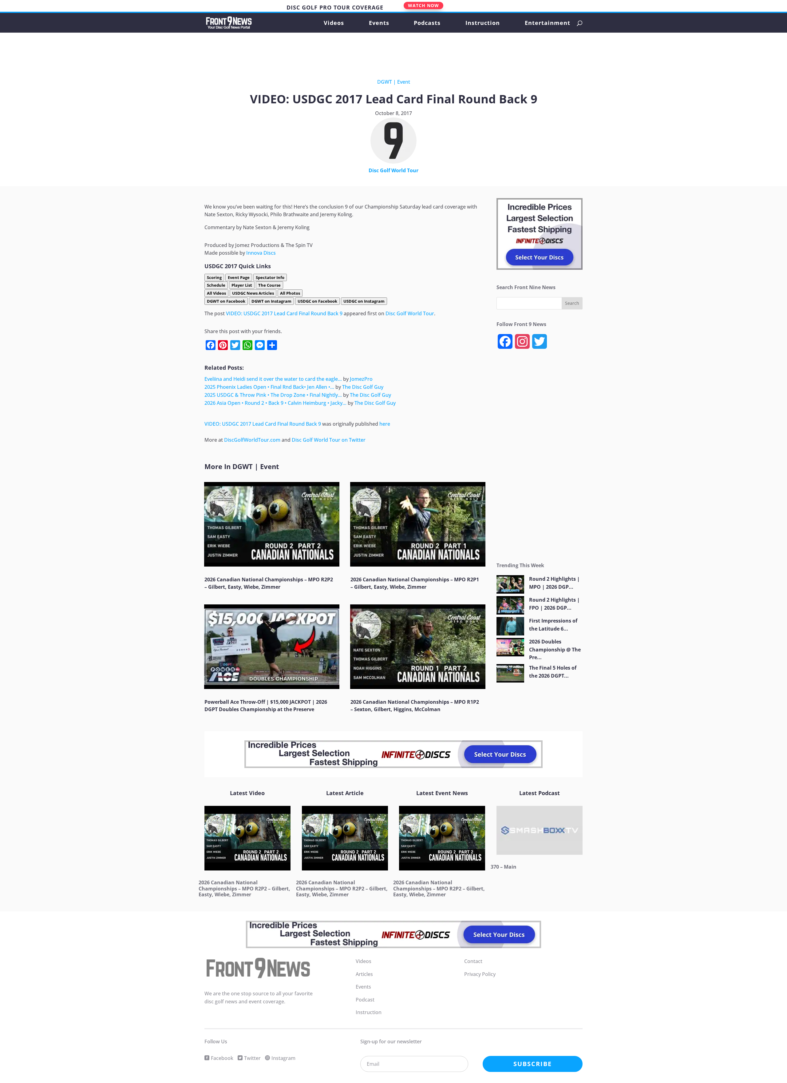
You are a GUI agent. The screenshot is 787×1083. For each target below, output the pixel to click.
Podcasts (427, 23)
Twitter (252, 1058)
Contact (473, 961)
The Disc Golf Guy (362, 387)
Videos (334, 23)
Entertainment (547, 23)
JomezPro (361, 379)
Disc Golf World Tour (393, 170)
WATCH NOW (423, 5)
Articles (364, 974)
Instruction (482, 23)
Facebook (222, 1058)
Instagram (283, 1058)
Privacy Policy (480, 974)
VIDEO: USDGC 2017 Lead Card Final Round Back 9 (284, 313)
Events (379, 23)
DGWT (384, 81)
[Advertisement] (388, 50)
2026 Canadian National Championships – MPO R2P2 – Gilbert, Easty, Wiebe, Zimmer (244, 888)
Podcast (365, 999)
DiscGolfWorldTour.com (252, 439)
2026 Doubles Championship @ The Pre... (555, 649)
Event (403, 81)
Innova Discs (261, 252)
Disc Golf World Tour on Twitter (329, 439)
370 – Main (503, 866)
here (384, 423)
